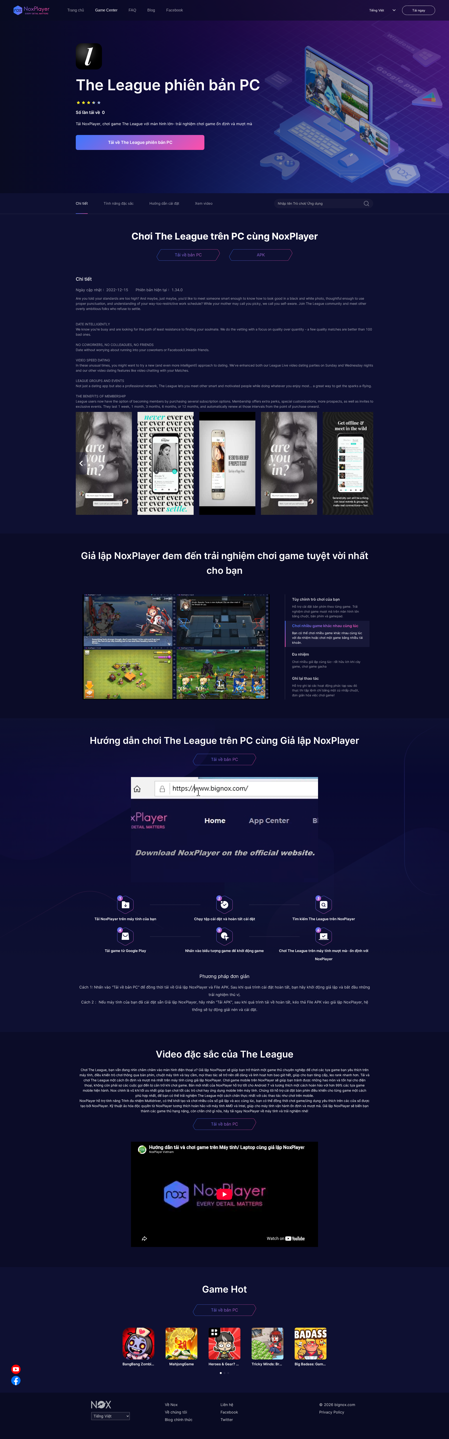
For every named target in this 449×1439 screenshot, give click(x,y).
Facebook (174, 10)
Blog (151, 10)
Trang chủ (75, 10)
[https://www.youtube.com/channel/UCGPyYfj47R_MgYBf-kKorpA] (16, 1369)
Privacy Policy (331, 1412)
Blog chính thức (178, 1419)
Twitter (227, 1419)
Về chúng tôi (176, 1412)
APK (261, 254)
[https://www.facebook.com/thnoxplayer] (16, 1380)
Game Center (106, 10)
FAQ (132, 10)
